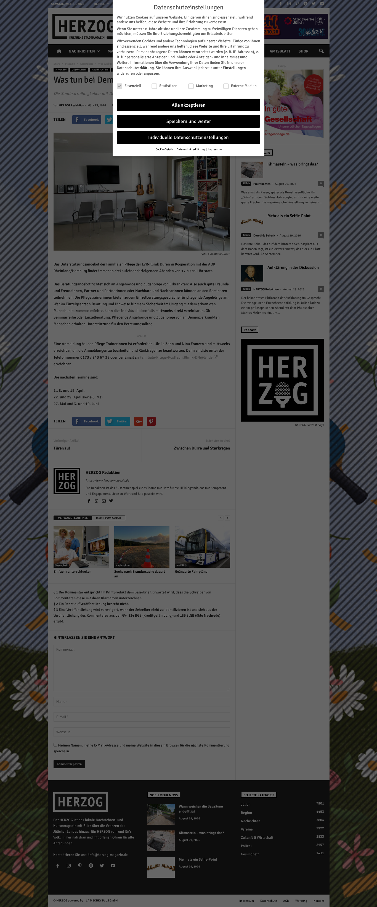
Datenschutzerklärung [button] (191, 149)
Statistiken (168, 85)
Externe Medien (244, 85)
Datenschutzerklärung (135, 67)
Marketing (204, 85)
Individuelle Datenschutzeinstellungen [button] (188, 137)
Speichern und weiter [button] (188, 121)
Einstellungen (234, 67)
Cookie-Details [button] (165, 149)
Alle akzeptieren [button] (189, 105)
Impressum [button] (215, 149)
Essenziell (132, 85)
